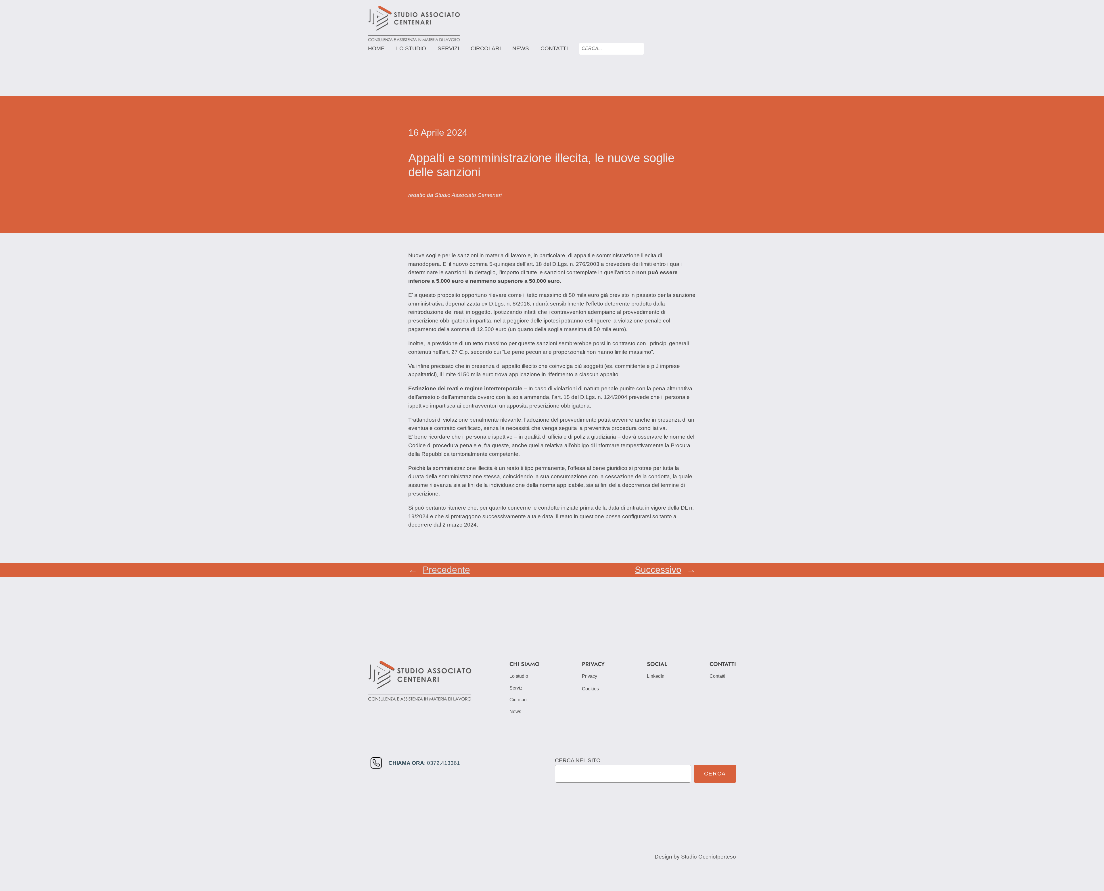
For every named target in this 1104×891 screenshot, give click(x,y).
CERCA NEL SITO (578, 760)
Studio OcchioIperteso (708, 857)
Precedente (446, 569)
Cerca (715, 774)
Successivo (658, 569)
